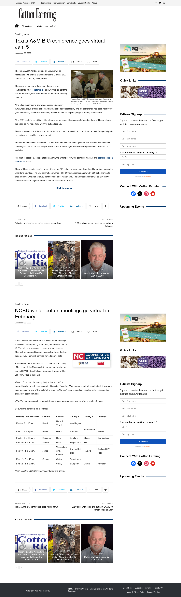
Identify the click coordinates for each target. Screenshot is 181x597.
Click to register (64, 187)
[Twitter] (160, 3)
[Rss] (164, 3)
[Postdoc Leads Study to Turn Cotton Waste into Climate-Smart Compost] (64, 259)
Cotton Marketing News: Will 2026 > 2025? (97, 274)
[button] (160, 26)
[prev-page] (17, 284)
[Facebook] (156, 3)
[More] (105, 206)
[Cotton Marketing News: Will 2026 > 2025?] (97, 259)
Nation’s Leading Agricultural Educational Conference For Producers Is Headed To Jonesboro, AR (31, 271)
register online (38, 89)
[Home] (17, 26)
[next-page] (21, 284)
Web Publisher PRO (42, 591)
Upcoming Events (132, 206)
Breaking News (22, 34)
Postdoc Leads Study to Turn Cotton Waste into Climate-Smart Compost (64, 273)
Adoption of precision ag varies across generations (38, 222)
